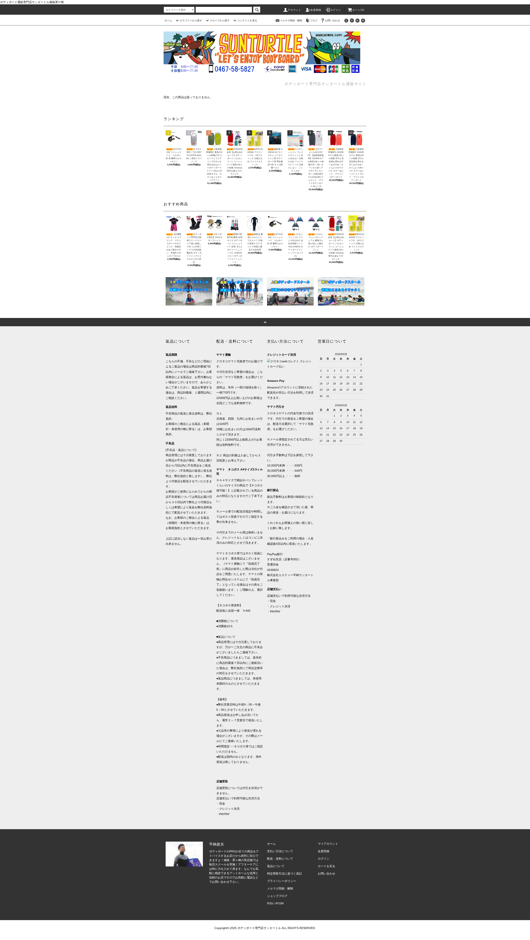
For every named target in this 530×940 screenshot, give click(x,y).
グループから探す (220, 20)
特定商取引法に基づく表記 (284, 873)
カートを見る (326, 866)
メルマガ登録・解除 (291, 20)
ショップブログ (277, 896)
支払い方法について (280, 851)
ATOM (279, 903)
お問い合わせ (332, 20)
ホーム (168, 20)
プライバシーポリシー (281, 881)
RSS (270, 903)
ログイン (335, 9)
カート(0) (358, 9)
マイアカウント (328, 843)
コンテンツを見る (247, 20)
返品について (275, 866)
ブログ (313, 20)
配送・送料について (280, 858)
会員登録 (315, 9)
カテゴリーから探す (191, 20)
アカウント (294, 9)
